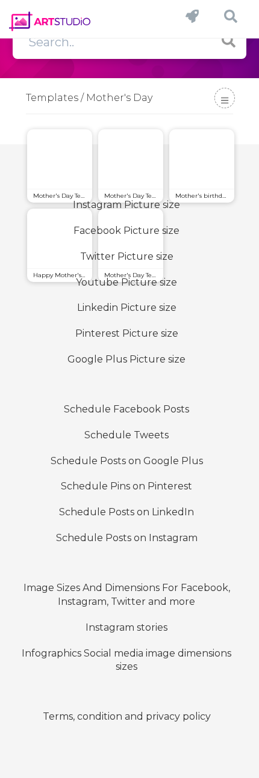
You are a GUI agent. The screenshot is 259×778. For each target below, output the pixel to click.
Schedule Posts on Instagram (127, 538)
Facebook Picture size (126, 230)
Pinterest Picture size (126, 333)
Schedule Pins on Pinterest (126, 486)
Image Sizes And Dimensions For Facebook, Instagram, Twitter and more (126, 594)
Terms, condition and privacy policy (127, 716)
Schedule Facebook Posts (126, 409)
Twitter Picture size (126, 256)
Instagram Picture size (126, 204)
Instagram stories (126, 627)
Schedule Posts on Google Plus (127, 461)
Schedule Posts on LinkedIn (126, 512)
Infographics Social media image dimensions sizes (126, 660)
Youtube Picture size (126, 282)
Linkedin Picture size (126, 307)
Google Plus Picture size (126, 359)
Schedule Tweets (126, 435)
